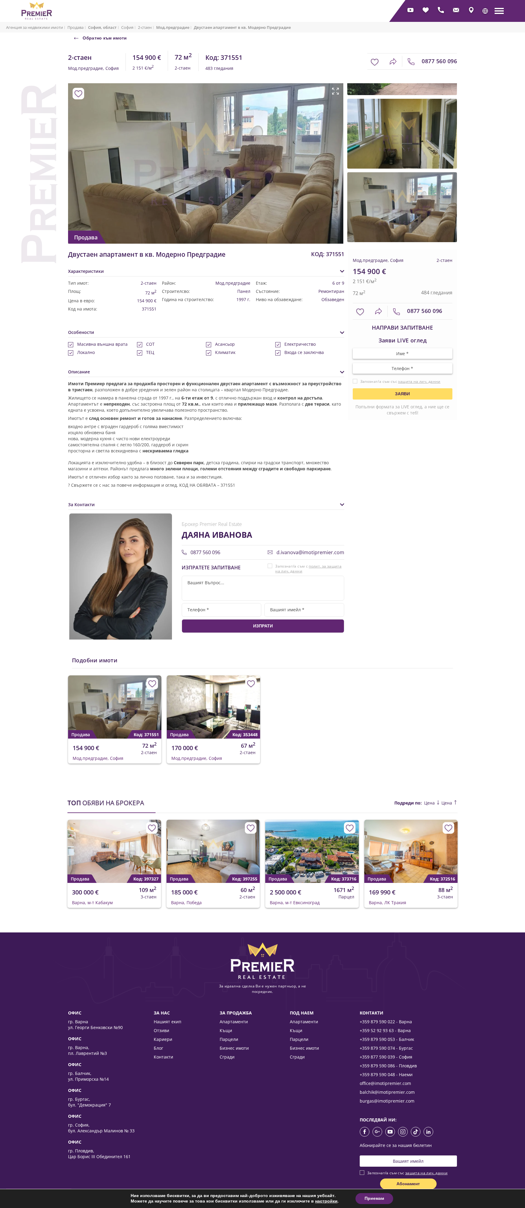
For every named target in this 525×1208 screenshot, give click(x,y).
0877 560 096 (438, 61)
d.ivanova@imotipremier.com (309, 552)
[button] (485, 11)
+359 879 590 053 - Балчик (387, 1039)
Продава (75, 27)
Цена (430, 803)
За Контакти (81, 504)
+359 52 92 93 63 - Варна (385, 1030)
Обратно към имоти (104, 38)
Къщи (226, 1030)
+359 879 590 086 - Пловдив (388, 1066)
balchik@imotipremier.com (387, 1092)
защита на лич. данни (419, 381)
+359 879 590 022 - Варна (386, 1021)
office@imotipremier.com (385, 1083)
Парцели (229, 1039)
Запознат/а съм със (400, 381)
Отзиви (161, 1030)
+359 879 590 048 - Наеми (386, 1074)
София (127, 27)
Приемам (374, 1198)
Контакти (163, 1057)
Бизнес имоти (234, 1048)
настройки (326, 1201)
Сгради (227, 1057)
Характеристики (86, 271)
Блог (158, 1048)
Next (331, 150)
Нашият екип (167, 1021)
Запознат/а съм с (308, 569)
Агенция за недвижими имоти (34, 27)
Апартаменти (234, 1021)
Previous (72, 150)
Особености (81, 332)
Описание (79, 372)
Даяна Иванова (217, 534)
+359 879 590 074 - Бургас (386, 1048)
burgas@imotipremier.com (387, 1101)
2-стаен (145, 27)
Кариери (163, 1039)
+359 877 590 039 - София (386, 1057)
